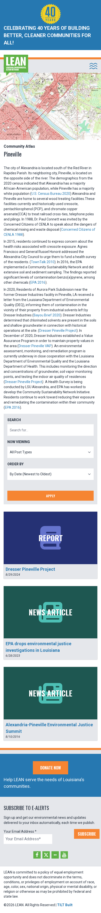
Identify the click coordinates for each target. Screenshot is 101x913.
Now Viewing (18, 442)
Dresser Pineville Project (57, 330)
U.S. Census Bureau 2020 (50, 194)
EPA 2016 (37, 282)
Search (14, 420)
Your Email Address (20, 831)
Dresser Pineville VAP (35, 346)
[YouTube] (64, 855)
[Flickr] (55, 855)
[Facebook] (37, 855)
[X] (46, 855)
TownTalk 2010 (42, 262)
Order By (15, 464)
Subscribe (87, 834)
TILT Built (65, 905)
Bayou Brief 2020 (47, 315)
